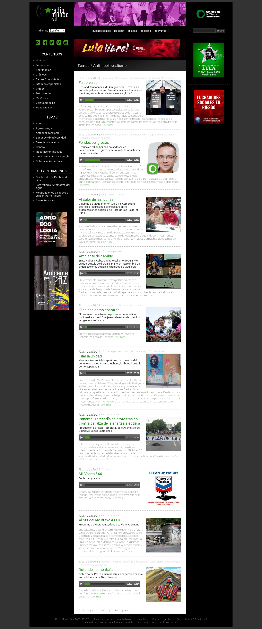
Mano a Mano (44, 107)
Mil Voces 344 (90, 474)
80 (116, 610)
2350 (126, 610)
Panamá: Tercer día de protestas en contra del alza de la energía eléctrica (109, 421)
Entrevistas (43, 65)
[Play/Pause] (81, 99)
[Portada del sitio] (52, 19)
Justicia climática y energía (52, 156)
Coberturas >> (45, 200)
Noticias (41, 60)
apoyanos (160, 30)
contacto (145, 30)
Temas (52, 117)
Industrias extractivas (49, 151)
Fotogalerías (43, 93)
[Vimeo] (59, 42)
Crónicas (41, 74)
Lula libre (121, 194)
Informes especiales (48, 84)
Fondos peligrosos (94, 142)
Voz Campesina (45, 102)
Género (40, 147)
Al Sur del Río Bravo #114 (99, 520)
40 (97, 610)
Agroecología (44, 128)
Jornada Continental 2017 (137, 351)
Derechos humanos (48, 142)
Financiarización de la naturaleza (129, 561)
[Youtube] (66, 42)
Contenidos (52, 54)
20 (88, 610)
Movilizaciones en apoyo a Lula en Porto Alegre (52, 194)
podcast (119, 30)
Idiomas (43, 30)
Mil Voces (42, 98)
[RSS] (38, 42)
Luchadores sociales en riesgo (94, 137)
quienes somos (101, 30)
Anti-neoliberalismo (48, 132)
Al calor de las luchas (96, 199)
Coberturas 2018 (52, 171)
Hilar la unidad (90, 356)
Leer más (108, 124)
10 (83, 610)
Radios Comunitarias (48, 79)
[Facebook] (45, 42)
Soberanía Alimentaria (49, 161)
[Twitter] (52, 42)
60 (107, 610)
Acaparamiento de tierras (161, 78)
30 (92, 610)
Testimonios (43, 69)
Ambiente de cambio (96, 256)
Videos (40, 88)
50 (102, 610)
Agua (39, 123)
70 (111, 610)
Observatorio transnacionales (130, 78)
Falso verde (88, 82)
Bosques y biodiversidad (51, 137)
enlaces (132, 30)
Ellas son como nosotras (99, 310)
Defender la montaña (96, 569)
